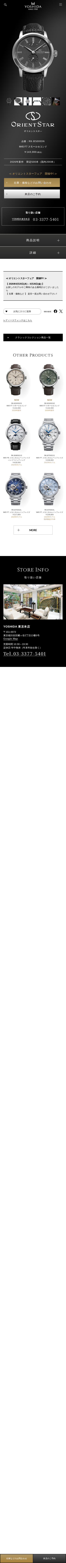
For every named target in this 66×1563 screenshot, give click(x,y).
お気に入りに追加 (22, 311)
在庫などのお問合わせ (16, 1558)
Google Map (10, 638)
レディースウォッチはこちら (17, 320)
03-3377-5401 (46, 219)
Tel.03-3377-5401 (24, 653)
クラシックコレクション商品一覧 (33, 337)
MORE (33, 530)
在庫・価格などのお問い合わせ (33, 182)
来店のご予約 (33, 194)
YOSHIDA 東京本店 (20, 219)
